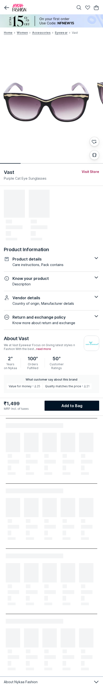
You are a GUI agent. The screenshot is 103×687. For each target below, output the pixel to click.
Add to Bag (72, 405)
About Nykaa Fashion (21, 682)
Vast (9, 172)
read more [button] (43, 349)
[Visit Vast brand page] (91, 343)
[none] (51, 21)
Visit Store (90, 172)
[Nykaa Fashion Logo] (42, 7)
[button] (7, 8)
